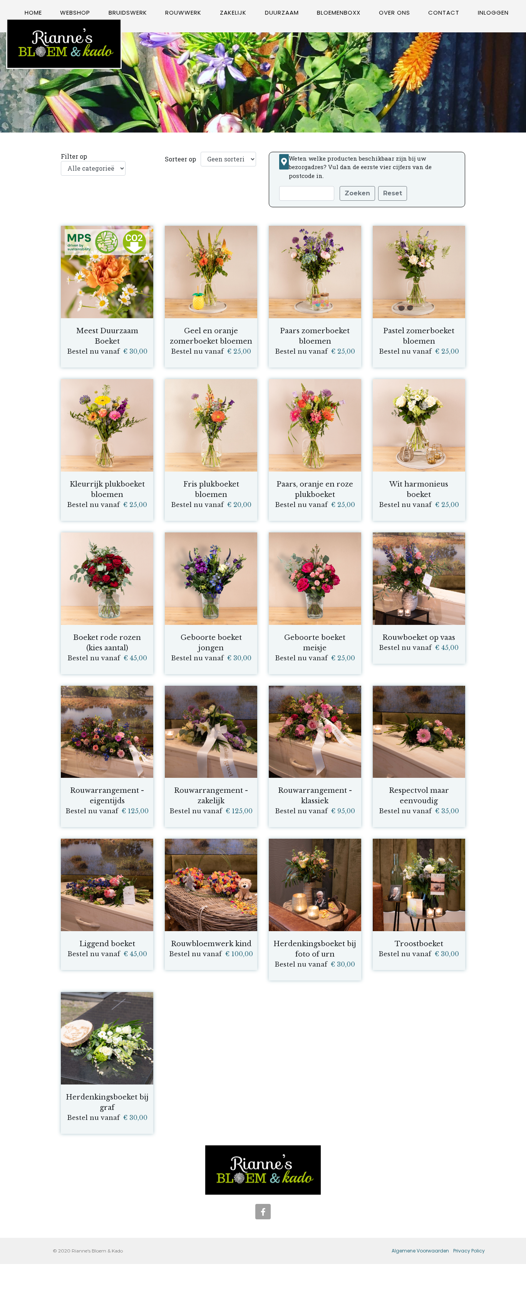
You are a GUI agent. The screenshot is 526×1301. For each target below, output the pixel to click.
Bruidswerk (128, 12)
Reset (392, 193)
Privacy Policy (469, 1250)
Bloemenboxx (338, 12)
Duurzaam (282, 12)
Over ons (394, 12)
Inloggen (493, 12)
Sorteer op (180, 159)
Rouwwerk (183, 12)
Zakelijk (233, 12)
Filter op (74, 156)
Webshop (75, 12)
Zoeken (357, 193)
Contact (443, 12)
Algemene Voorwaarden (420, 1250)
